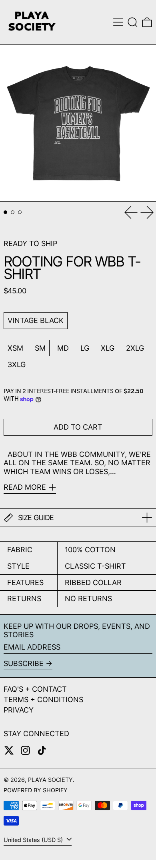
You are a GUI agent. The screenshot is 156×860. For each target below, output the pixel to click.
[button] (132, 22)
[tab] (5, 212)
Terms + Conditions (43, 699)
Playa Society (50, 779)
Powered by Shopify (36, 790)
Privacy (19, 710)
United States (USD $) (34, 839)
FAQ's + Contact (35, 689)
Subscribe (24, 663)
